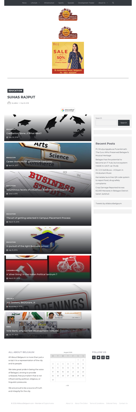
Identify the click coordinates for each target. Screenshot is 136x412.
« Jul (67, 385)
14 (73, 368)
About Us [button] (101, 3)
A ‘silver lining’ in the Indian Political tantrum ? (31, 274)
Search (99, 118)
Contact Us (123, 403)
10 (53, 368)
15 (78, 368)
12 (63, 368)
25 (58, 376)
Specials (71, 3)
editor (16, 103)
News (24, 3)
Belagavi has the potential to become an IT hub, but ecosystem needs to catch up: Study (112, 162)
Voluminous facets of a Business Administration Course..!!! (38, 189)
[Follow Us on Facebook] (94, 357)
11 (57, 368)
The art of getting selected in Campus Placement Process (38, 218)
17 (52, 372)
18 (58, 372)
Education (15, 91)
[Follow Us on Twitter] (98, 357)
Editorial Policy (111, 403)
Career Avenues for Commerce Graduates (29, 161)
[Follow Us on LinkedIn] (107, 357)
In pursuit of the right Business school (27, 246)
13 (68, 368)
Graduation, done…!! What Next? (24, 133)
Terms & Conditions (97, 403)
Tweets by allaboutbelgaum (109, 203)
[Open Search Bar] (113, 3)
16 (83, 368)
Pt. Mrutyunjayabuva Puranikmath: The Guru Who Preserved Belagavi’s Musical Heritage (112, 152)
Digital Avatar (49, 403)
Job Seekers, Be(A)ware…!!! (20, 302)
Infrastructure (49, 3)
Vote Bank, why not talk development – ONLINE (32, 331)
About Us (69, 403)
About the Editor (81, 403)
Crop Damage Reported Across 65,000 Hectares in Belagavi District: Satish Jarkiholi (112, 190)
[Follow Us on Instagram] (103, 357)
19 (63, 372)
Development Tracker (86, 3)
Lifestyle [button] (34, 3)
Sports (61, 3)
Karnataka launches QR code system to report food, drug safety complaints (113, 180)
